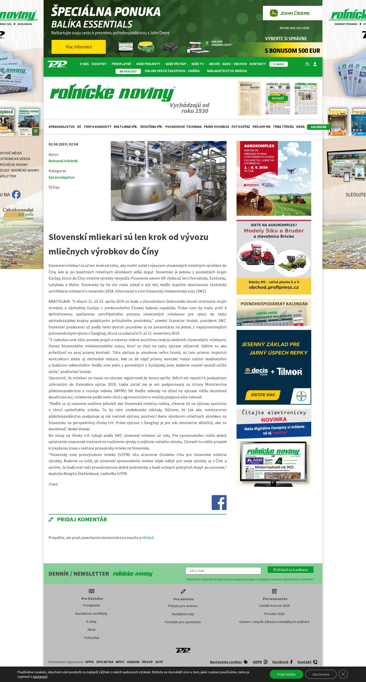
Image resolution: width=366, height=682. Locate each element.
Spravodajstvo (62, 127)
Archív (214, 64)
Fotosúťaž (241, 127)
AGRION (133, 662)
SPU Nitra (104, 662)
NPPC (120, 662)
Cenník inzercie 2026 (274, 605)
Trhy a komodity (97, 127)
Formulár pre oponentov (183, 622)
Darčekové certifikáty (91, 613)
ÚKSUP (147, 662)
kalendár (318, 127)
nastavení (40, 676)
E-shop (91, 621)
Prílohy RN (261, 127)
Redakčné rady (183, 614)
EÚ (79, 127)
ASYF (159, 662)
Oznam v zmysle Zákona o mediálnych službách (274, 621)
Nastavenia (321, 674)
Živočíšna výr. (151, 127)
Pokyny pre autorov (183, 606)
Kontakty (257, 64)
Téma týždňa (283, 127)
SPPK (89, 662)
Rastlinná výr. (126, 127)
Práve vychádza (216, 127)
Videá (300, 127)
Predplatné (91, 605)
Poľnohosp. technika (183, 127)
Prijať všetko (286, 674)
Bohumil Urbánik (63, 160)
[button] (290, 569)
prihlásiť (146, 537)
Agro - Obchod (234, 64)
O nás (84, 64)
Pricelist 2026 (274, 613)
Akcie (91, 629)
